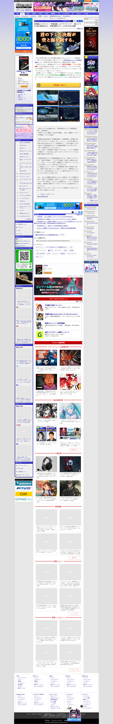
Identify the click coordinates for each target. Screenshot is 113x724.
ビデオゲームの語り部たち (25, 195)
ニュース (20, 94)
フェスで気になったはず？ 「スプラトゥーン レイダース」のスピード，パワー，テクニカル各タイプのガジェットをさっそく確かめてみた (24, 381)
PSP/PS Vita (85, 676)
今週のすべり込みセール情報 (25, 167)
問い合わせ (40, 1)
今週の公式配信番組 (24, 153)
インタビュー (33, 16)
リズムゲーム (86, 704)
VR (59, 13)
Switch (40, 13)
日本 (49, 253)
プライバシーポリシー (23, 465)
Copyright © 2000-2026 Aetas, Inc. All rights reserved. (56, 722)
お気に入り (81, 0)
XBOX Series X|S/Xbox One (24, 241)
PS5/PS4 (34, 13)
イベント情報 (86, 697)
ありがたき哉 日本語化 (25, 203)
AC (73, 13)
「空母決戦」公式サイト (59, 85)
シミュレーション (41, 250)
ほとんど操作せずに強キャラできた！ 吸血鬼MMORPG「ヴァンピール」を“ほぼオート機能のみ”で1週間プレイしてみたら (24, 362)
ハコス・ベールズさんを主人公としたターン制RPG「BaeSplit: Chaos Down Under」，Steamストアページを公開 (70, 393)
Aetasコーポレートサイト (23, 474)
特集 (19, 96)
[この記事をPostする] (72, 21)
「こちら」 (64, 715)
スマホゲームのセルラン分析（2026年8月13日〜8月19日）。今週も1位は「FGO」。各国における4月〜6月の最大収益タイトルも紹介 (70, 552)
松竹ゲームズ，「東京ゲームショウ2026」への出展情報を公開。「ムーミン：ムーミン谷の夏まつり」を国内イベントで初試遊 (70, 444)
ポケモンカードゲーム (91, 208)
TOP (17, 13)
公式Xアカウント (23, 1)
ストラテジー (40, 247)
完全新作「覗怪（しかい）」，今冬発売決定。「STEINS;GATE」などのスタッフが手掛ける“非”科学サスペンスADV (92, 161)
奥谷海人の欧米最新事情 (25, 142)
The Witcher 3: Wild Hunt (92, 243)
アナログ (78, 13)
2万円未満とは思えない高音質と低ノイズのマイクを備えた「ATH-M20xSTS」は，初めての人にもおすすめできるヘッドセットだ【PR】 (46, 475)
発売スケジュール (38, 684)
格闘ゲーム (86, 699)
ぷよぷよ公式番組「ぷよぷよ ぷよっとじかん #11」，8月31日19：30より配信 (46, 443)
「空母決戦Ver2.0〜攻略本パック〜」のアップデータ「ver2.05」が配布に (56, 219)
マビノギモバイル (91, 232)
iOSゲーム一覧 (54, 706)
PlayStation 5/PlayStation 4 (23, 243)
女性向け (53, 13)
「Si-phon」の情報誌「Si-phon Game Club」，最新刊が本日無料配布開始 (56, 228)
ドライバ (20, 233)
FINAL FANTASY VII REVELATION (92, 218)
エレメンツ (21, 80)
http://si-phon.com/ (43, 196)
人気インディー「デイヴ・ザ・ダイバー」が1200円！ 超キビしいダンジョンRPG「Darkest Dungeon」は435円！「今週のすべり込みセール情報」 (46, 529)
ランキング (94, 0)
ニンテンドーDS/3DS (38, 694)
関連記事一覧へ (79, 214)
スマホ (46, 13)
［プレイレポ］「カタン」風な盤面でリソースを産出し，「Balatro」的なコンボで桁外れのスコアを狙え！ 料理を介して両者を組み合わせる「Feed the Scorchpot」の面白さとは (70, 583)
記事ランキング (22, 688)
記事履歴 (88, 0)
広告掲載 (66, 720)
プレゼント (20, 227)
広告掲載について (22, 471)
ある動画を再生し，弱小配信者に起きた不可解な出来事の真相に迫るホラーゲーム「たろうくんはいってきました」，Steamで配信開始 (46, 393)
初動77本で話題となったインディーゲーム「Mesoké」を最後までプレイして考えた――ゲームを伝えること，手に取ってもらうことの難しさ (24, 400)
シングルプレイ (72, 253)
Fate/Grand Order (90, 228)
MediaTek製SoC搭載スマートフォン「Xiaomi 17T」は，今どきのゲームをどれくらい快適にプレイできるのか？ (46, 607)
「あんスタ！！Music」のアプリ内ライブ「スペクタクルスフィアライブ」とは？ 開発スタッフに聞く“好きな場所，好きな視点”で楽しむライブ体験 (24, 440)
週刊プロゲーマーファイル (25, 151)
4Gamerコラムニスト (24, 192)
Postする (75, 20)
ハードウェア (66, 13)
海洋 (66, 250)
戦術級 (72, 250)
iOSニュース (53, 696)
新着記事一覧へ (74, 449)
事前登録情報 (53, 699)
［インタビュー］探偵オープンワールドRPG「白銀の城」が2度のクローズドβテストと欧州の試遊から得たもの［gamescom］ (24, 421)
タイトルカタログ (38, 686)
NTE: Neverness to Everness (92, 223)
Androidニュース (54, 697)
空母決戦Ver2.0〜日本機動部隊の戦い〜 (24, 72)
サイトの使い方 (32, 1)
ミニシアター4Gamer (24, 198)
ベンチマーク (70, 704)
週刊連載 (20, 684)
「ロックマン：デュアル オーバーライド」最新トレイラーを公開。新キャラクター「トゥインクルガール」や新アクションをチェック (92, 189)
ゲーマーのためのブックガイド (25, 180)
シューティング (87, 703)
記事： (28, 118)
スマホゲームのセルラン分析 (25, 164)
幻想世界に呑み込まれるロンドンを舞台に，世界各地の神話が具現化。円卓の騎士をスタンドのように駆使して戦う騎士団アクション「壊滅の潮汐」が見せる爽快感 (70, 607)
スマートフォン (53, 694)
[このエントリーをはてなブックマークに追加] (81, 21)
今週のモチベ (23, 148)
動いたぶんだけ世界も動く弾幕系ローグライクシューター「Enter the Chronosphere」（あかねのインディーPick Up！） (70, 528)
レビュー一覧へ (74, 613)
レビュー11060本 (20, 10)
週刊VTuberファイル (24, 156)
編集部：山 (80, 28)
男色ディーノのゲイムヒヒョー (25, 160)
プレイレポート (24, 16)
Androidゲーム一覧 (55, 708)
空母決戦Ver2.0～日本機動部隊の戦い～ (26, 117)
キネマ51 (22, 210)
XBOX (27, 13)
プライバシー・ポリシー (57, 720)
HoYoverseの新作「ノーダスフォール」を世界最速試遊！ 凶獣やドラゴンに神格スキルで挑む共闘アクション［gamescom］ (92, 146)
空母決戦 (45, 265)
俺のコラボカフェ (23, 185)
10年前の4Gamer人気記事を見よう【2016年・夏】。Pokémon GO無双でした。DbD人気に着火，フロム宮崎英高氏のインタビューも (24, 341)
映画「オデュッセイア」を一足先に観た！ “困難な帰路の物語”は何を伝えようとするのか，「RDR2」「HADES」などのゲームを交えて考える (24, 322)
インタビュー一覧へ (74, 670)
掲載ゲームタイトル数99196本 (24, 9)
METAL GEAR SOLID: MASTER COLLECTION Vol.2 (92, 250)
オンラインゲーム (22, 677)
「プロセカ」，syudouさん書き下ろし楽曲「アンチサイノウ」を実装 (46, 421)
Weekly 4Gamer (23, 145)
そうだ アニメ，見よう (25, 176)
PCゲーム (20, 238)
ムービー (46, 16)
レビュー (17, 16)
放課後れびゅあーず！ (24, 213)
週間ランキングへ (94, 200)
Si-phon (20, 78)
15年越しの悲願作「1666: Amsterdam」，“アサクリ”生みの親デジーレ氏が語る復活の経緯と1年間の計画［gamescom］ (24, 459)
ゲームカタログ (66, 16)
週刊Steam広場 (23, 170)
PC (22, 13)
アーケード (85, 694)
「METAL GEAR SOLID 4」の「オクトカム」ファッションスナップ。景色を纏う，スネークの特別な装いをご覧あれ (24, 303)
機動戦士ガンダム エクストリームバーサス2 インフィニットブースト (92, 238)
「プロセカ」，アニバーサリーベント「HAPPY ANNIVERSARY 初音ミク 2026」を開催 (70, 422)
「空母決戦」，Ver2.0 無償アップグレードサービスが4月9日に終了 (54, 216)
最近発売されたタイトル (55, 16)
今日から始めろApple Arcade (26, 183)
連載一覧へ (29, 219)
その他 (85, 706)
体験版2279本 (28, 10)
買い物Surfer (22, 201)
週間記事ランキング (22, 224)
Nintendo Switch (21, 245)
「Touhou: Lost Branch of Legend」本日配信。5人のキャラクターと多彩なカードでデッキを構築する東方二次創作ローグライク (92, 154)
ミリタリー (59, 250)
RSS (16, 1)
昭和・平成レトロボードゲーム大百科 (25, 189)
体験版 (40, 16)
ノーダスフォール (91, 212)
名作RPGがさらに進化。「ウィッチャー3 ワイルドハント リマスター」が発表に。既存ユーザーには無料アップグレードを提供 (92, 168)
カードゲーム (86, 701)
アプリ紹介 (53, 703)
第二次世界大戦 (41, 253)
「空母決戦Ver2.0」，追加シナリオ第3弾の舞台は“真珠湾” (52, 225)
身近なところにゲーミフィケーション (25, 207)
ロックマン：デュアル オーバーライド (91, 256)
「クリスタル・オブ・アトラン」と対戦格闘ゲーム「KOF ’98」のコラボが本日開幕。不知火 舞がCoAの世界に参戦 (92, 182)
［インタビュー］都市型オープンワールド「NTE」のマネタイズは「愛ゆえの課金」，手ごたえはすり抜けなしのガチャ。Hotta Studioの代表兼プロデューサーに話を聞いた (92, 132)
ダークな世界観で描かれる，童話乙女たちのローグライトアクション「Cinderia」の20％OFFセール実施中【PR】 (70, 475)
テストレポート (71, 697)
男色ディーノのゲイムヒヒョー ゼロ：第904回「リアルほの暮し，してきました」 (46, 551)
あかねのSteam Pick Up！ (25, 216)
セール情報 (53, 701)
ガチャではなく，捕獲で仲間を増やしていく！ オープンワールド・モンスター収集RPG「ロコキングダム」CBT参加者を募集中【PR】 (46, 500)
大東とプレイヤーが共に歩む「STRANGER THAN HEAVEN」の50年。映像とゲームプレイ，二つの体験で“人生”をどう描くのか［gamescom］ (46, 369)
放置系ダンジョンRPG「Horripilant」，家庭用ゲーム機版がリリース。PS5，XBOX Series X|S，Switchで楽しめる (92, 196)
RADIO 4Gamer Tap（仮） (25, 173)
